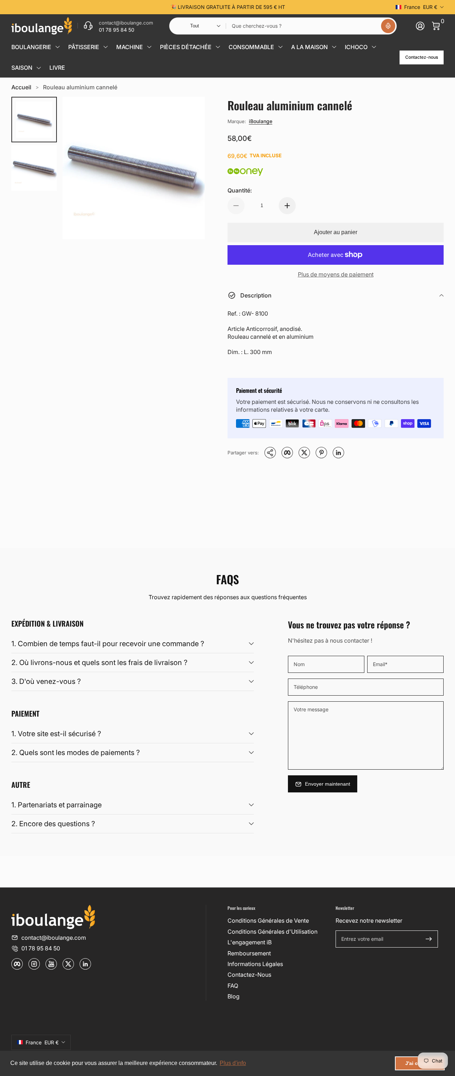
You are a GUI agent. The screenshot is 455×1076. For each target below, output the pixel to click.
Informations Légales (255, 963)
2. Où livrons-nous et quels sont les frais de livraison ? (99, 662)
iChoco (356, 47)
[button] (388, 26)
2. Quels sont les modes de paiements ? (75, 752)
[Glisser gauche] (119, 7)
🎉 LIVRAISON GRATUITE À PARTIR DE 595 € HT (227, 7)
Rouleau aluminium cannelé (80, 87)
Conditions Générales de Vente (268, 920)
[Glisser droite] (335, 7)
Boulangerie (31, 47)
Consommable (251, 47)
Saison (21, 67)
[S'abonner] (428, 939)
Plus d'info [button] (233, 1063)
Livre (57, 67)
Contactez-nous (421, 57)
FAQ (233, 985)
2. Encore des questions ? (53, 823)
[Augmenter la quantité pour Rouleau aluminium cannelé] (287, 205)
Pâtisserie (83, 47)
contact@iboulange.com (53, 937)
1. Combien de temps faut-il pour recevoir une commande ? (107, 643)
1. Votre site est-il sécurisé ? (56, 733)
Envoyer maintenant (327, 784)
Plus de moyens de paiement (336, 274)
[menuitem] (279, 920)
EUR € (420, 7)
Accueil (21, 87)
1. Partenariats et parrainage (56, 805)
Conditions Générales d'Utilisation (272, 931)
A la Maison (309, 47)
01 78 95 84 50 (40, 948)
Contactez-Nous (249, 974)
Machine (129, 47)
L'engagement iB (250, 942)
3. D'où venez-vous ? (46, 681)
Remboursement (249, 953)
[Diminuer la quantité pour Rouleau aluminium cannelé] (236, 205)
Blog (234, 996)
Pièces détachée (186, 47)
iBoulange (260, 121)
